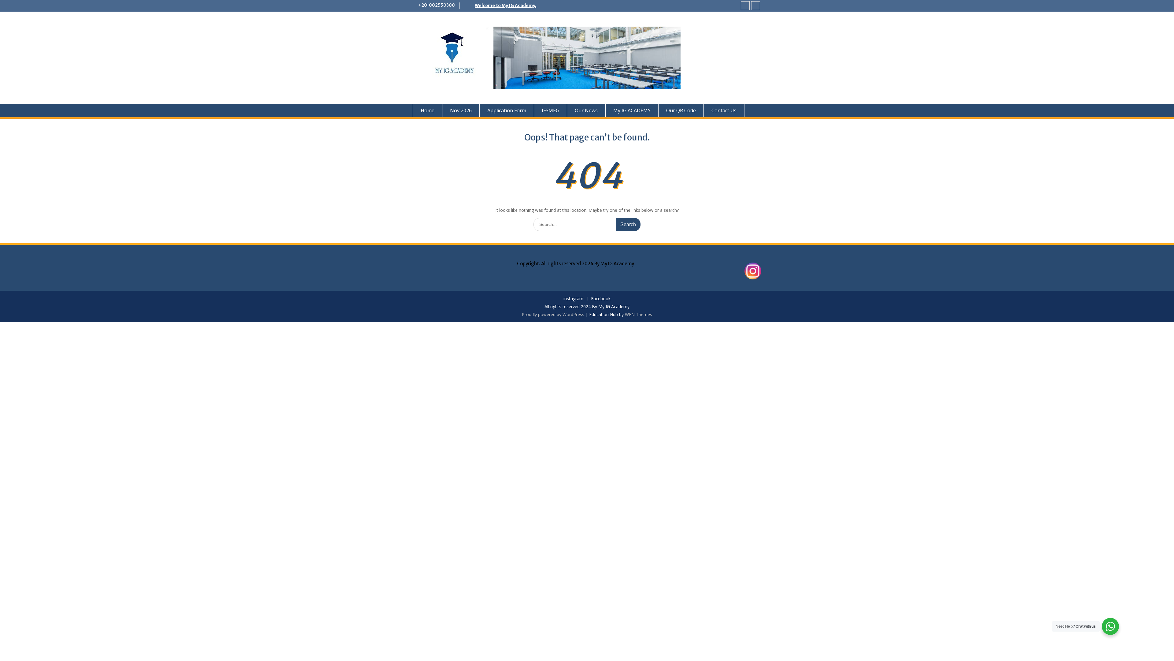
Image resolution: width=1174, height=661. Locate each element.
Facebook (601, 299)
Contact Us (724, 110)
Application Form (506, 110)
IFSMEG (550, 110)
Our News (586, 110)
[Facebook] (755, 5)
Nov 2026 (461, 110)
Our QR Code (681, 110)
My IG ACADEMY (632, 110)
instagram (573, 299)
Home (427, 110)
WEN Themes (638, 314)
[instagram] (745, 5)
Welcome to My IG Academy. (505, 5)
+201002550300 (436, 5)
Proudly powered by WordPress (553, 314)
